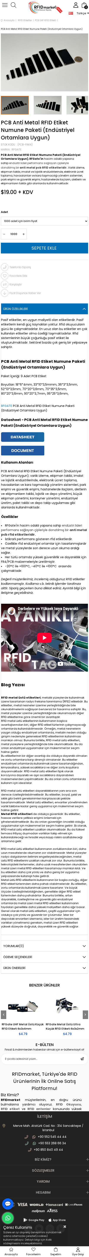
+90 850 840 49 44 (48, 1150)
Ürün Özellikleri (15, 309)
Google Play (36, 1220)
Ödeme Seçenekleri (17, 957)
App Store (59, 1220)
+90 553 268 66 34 (52, 1143)
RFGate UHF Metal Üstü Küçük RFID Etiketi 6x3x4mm (22, 1026)
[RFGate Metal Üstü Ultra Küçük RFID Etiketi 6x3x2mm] (66, 1006)
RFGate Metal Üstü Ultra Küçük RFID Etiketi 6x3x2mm (64, 1026)
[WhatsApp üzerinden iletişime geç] (7, 1218)
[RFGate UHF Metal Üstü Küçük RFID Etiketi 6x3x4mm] (22, 1006)
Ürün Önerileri (14, 968)
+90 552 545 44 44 (52, 1137)
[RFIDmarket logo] (44, 8)
